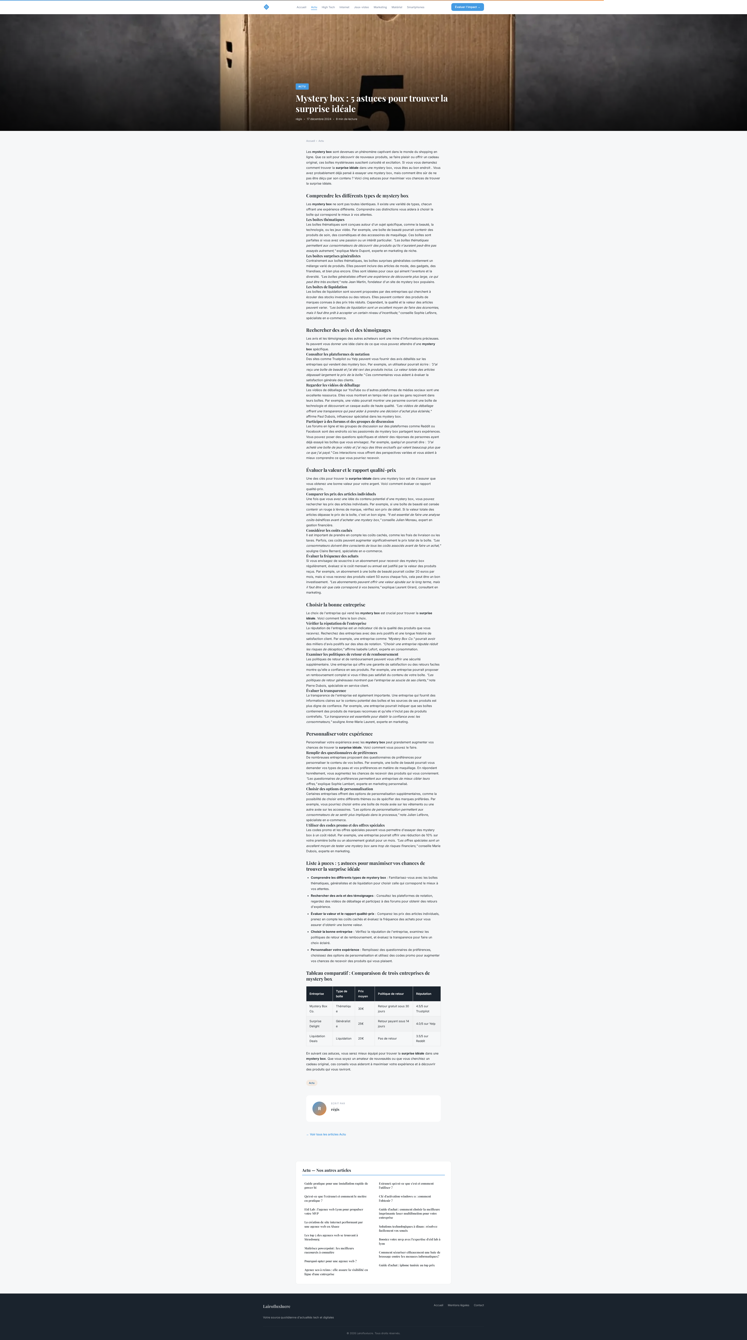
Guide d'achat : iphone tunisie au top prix (407, 1265)
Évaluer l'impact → (467, 7)
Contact (479, 1305)
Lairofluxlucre (276, 1306)
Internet (344, 7)
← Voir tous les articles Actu (326, 1134)
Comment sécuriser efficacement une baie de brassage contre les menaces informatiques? (409, 1254)
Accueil (301, 7)
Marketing (380, 7)
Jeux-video (361, 7)
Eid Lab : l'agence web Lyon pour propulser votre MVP (333, 1211)
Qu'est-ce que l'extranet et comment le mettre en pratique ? (335, 1198)
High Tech (328, 7)
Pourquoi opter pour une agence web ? (330, 1261)
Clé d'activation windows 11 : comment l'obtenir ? (405, 1198)
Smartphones (415, 7)
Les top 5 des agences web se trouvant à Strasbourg (331, 1237)
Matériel (397, 7)
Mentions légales (458, 1305)
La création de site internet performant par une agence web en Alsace (333, 1224)
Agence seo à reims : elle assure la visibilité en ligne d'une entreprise (336, 1272)
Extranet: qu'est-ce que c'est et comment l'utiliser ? (406, 1185)
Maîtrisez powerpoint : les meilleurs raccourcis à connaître (329, 1250)
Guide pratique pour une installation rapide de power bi (336, 1185)
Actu (314, 7)
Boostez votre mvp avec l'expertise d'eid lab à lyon (409, 1241)
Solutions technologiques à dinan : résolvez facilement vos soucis (408, 1228)
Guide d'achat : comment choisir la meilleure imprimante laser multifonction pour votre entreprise (409, 1213)
